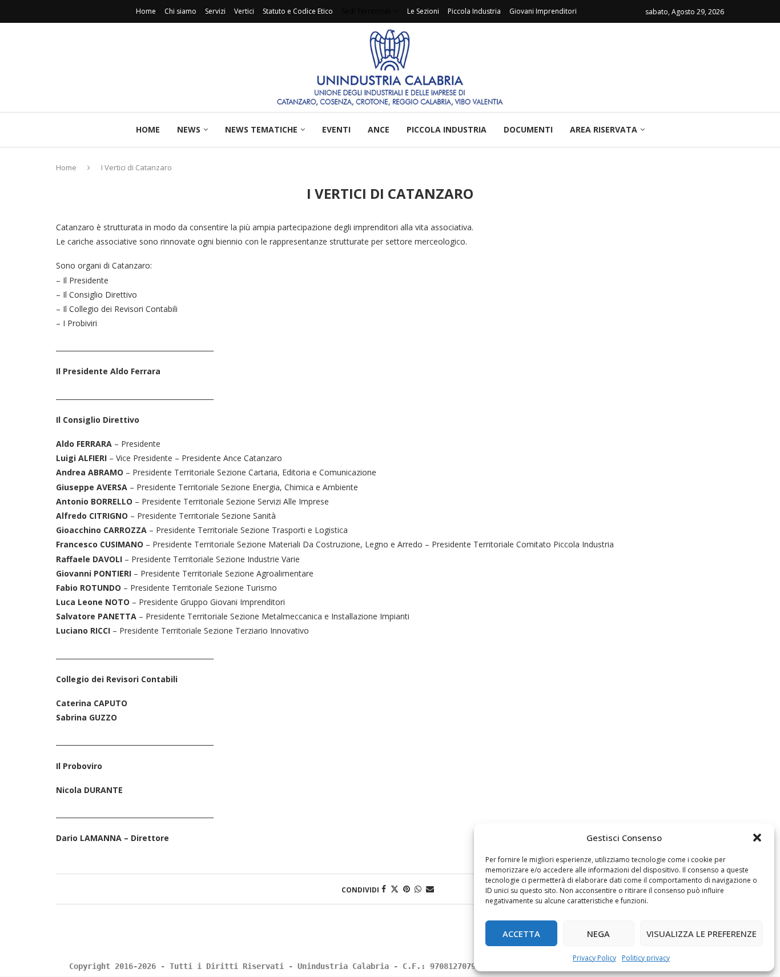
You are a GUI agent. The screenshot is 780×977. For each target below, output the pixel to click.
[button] (757, 837)
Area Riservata (603, 129)
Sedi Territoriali (366, 11)
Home (146, 11)
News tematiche (261, 129)
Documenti (528, 129)
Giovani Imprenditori (543, 11)
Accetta (521, 933)
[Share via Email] (430, 888)
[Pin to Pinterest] (406, 888)
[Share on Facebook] (383, 888)
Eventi (336, 129)
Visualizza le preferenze (701, 933)
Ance (378, 129)
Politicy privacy (646, 958)
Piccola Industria (474, 11)
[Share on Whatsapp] (418, 888)
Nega (598, 933)
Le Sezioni (423, 11)
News (188, 129)
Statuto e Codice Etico (298, 11)
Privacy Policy (594, 958)
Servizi (215, 11)
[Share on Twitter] (395, 888)
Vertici (244, 11)
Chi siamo (180, 11)
